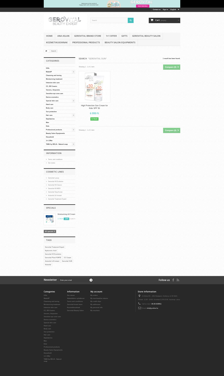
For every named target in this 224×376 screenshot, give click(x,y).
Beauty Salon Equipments (120, 42)
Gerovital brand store (87, 35)
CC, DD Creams (51, 86)
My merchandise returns (99, 298)
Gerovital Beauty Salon (146, 35)
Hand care (49, 104)
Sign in (165, 9)
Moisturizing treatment (54, 79)
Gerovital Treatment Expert (57, 199)
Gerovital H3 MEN (54, 188)
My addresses (95, 304)
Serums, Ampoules (53, 90)
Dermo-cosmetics (52, 97)
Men (47, 122)
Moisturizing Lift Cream (66, 214)
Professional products (86, 42)
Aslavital (48, 265)
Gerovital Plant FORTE (53, 257)
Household (50, 137)
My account (96, 291)
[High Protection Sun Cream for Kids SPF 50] (94, 87)
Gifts (124, 35)
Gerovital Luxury (53, 178)
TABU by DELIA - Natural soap (57, 144)
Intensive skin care (53, 83)
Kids (47, 126)
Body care (49, 108)
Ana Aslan (63, 35)
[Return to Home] (46, 51)
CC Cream (67, 257)
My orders (94, 295)
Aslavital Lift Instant (55, 195)
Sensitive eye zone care (54, 93)
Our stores (51, 163)
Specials (51, 207)
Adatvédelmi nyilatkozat (75, 298)
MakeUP (49, 72)
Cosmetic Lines (55, 171)
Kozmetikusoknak (57, 42)
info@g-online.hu (152, 308)
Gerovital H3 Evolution (55, 181)
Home (49, 35)
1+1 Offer (111, 35)
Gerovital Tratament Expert (54, 247)
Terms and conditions (55, 159)
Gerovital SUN (67, 261)
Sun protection (51, 111)
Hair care (49, 115)
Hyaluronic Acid (50, 250)
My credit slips (95, 301)
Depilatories (50, 119)
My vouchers (95, 310)
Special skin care (52, 101)
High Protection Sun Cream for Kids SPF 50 (94, 106)
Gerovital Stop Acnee (55, 192)
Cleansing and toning (53, 75)
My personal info (96, 307)
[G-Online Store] (65, 22)
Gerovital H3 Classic (55, 185)
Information (53, 153)
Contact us (157, 9)
